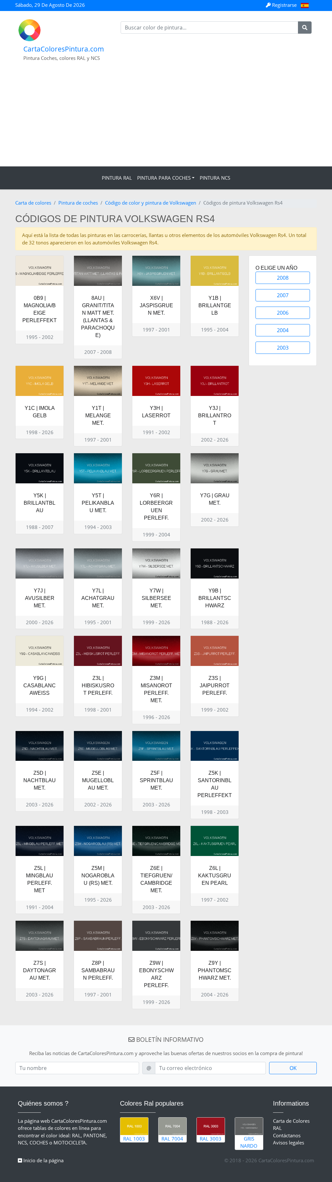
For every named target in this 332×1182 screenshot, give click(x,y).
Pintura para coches (164, 177)
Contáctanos (287, 1135)
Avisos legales (288, 1142)
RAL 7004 (172, 1138)
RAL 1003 (134, 1138)
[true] (305, 27)
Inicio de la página (43, 1160)
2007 (283, 295)
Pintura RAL (117, 177)
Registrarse (284, 5)
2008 (283, 277)
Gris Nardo (248, 1142)
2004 (283, 330)
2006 (283, 312)
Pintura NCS (215, 177)
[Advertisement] (166, 118)
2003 (283, 347)
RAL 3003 (210, 1138)
